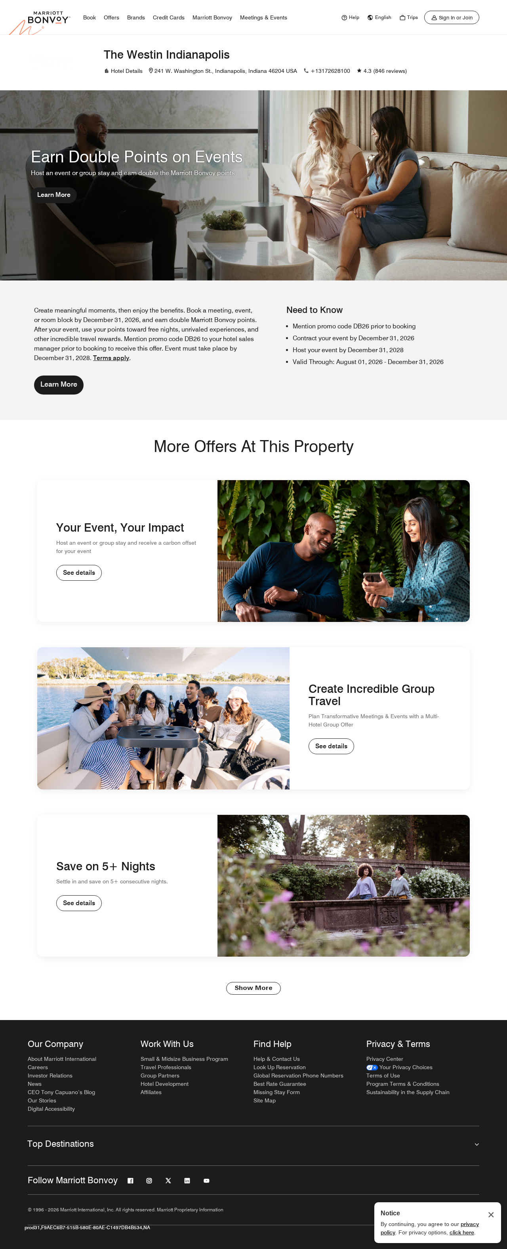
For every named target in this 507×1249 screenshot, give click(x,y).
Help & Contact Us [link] (277, 1059)
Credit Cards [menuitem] (169, 17)
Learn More (54, 194)
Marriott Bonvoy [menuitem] (212, 17)
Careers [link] (38, 1067)
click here (462, 1232)
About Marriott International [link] (62, 1059)
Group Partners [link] (160, 1075)
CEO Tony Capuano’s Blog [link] (61, 1092)
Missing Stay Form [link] (277, 1092)
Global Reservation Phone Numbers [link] (298, 1075)
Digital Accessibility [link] (51, 1109)
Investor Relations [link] (50, 1075)
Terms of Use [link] (383, 1075)
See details (79, 572)
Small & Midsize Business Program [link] (184, 1059)
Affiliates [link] (151, 1092)
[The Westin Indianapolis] (51, 62)
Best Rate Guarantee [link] (280, 1084)
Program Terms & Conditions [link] (402, 1084)
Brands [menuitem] (136, 17)
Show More (253, 988)
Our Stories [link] (42, 1100)
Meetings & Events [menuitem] (263, 17)
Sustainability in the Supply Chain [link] (408, 1092)
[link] (349, 17)
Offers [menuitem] (111, 17)
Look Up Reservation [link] (280, 1067)
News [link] (35, 1084)
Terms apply (111, 358)
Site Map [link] (265, 1100)
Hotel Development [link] (165, 1084)
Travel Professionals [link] (166, 1067)
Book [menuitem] (89, 17)
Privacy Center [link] (384, 1059)
